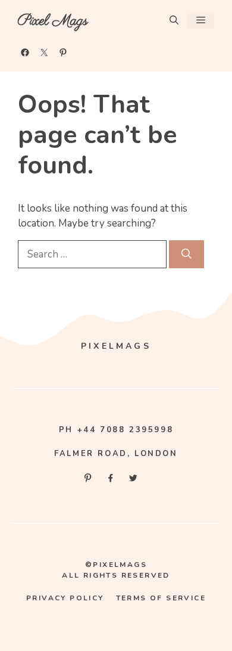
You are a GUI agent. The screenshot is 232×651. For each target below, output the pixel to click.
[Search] (186, 254)
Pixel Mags (53, 21)
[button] (174, 21)
